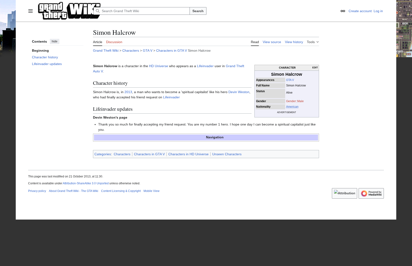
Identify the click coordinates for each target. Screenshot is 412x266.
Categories (102, 154)
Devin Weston (238, 92)
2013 (128, 92)
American (292, 106)
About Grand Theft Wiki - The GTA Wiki (73, 191)
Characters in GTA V (171, 50)
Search (198, 11)
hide (54, 41)
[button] (30, 11)
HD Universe (158, 66)
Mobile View (152, 191)
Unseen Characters (227, 154)
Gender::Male (295, 101)
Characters (130, 50)
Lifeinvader (205, 66)
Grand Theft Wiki (105, 50)
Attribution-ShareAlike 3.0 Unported (86, 183)
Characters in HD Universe (188, 154)
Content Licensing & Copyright (121, 191)
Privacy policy (37, 191)
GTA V (147, 50)
